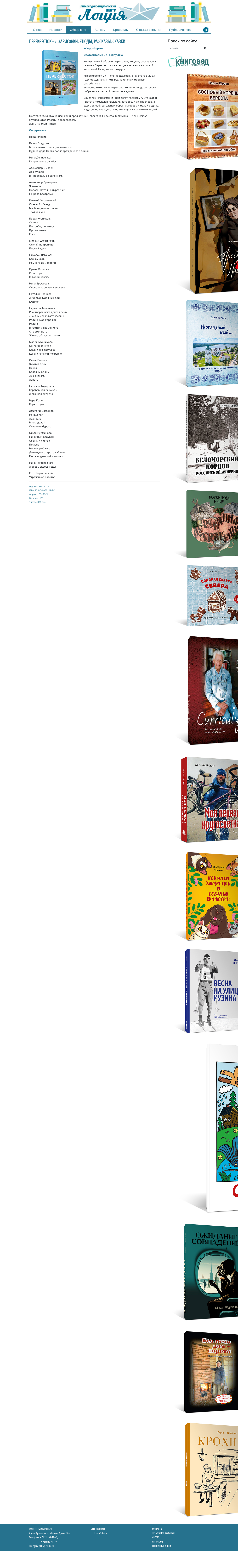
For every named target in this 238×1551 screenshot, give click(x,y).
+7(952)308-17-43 (48, 1537)
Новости (55, 30)
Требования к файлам (163, 1533)
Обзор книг (78, 30)
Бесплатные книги (161, 1546)
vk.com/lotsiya (100, 1533)
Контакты (157, 1529)
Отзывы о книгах (148, 30)
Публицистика (180, 30)
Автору (100, 30)
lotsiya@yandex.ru (43, 1529)
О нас (37, 30)
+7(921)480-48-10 (48, 1541)
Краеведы (120, 30)
